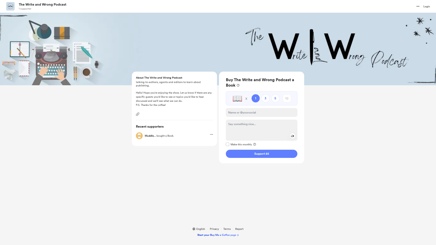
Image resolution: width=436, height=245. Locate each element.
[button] (418, 6)
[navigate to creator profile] (10, 6)
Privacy (214, 229)
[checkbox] (239, 144)
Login (426, 6)
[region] (261, 117)
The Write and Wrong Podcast (42, 4)
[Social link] (137, 114)
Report (239, 229)
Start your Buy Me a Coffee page (216, 234)
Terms (227, 229)
